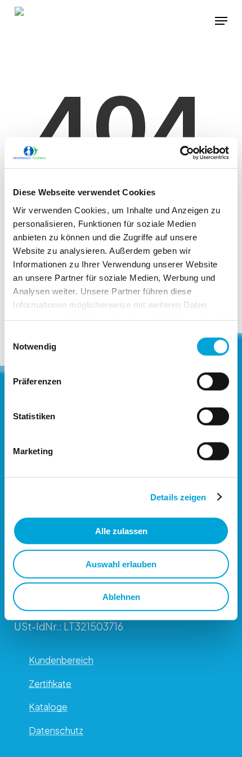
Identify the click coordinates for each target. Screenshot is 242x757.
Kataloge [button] (48, 707)
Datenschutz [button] (56, 730)
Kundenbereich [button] (61, 660)
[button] (221, 20)
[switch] (213, 382)
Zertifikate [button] (50, 684)
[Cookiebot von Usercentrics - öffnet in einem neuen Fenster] (180, 152)
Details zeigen (178, 496)
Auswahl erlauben (121, 563)
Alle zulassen (121, 531)
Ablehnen (121, 597)
